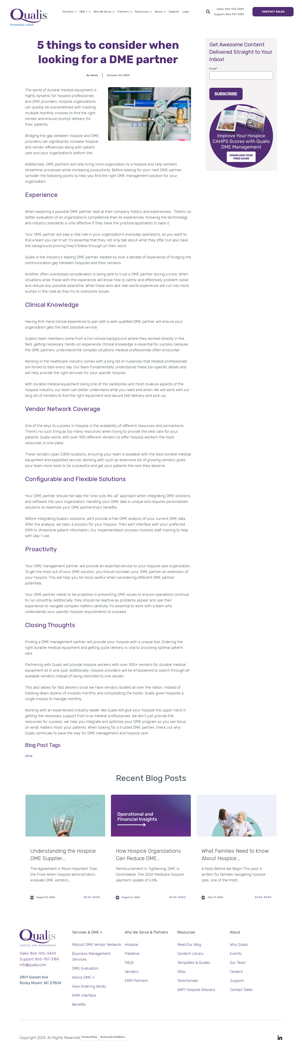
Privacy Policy (89, 1036)
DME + (84, 11)
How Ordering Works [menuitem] (89, 986)
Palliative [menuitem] (132, 953)
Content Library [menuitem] (190, 953)
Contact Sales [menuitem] (241, 989)
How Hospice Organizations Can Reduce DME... (148, 855)
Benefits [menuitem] (79, 1004)
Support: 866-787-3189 (229, 14)
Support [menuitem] (237, 980)
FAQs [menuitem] (181, 971)
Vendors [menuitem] (131, 971)
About (159, 11)
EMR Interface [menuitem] (84, 995)
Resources (142, 11)
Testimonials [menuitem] (187, 980)
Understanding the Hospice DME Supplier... (63, 855)
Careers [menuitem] (236, 971)
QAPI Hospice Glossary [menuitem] (196, 989)
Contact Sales (273, 11)
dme (28, 756)
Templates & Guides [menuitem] (193, 962)
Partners (123, 11)
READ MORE (92, 897)
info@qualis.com (33, 965)
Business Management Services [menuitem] (91, 956)
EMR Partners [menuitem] (136, 980)
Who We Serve (102, 11)
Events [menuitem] (236, 953)
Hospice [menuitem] (131, 944)
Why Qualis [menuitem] (239, 944)
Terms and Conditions (112, 1036)
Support (174, 11)
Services (67, 11)
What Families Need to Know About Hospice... (235, 855)
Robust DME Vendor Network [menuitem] (96, 944)
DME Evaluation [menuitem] (85, 968)
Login (185, 11)
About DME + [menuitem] (83, 977)
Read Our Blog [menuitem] (189, 944)
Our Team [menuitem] (238, 962)
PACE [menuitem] (129, 962)
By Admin (92, 75)
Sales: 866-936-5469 (230, 8)
